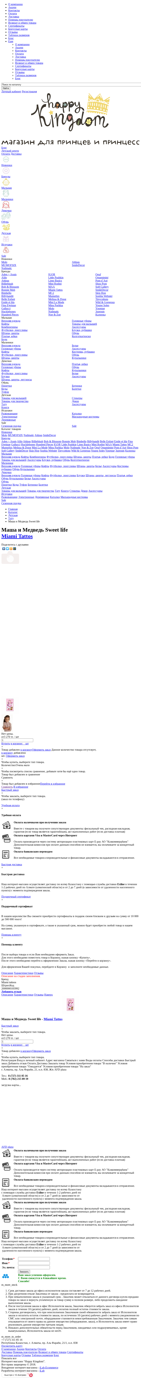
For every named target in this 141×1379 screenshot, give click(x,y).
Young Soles (98, 450)
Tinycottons (64, 450)
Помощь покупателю (27, 59)
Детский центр (10, 150)
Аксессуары (34, 459)
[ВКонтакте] (4, 548)
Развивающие (9, 497)
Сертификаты (23, 66)
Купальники (27, 469)
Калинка (130, 450)
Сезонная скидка (11, 503)
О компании (22, 44)
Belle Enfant (106, 441)
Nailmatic (29, 435)
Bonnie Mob (69, 441)
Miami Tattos (119, 444)
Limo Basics (84, 444)
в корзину (26, 749)
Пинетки (6, 484)
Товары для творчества (40, 490)
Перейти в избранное (52, 783)
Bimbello (81, 441)
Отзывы (20, 72)
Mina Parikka (55, 447)
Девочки (6, 472)
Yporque (110, 450)
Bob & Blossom (52, 441)
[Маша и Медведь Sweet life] (34, 628)
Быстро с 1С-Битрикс (15, 1374)
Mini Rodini (98, 444)
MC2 (130, 444)
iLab (42, 1370)
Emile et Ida (120, 441)
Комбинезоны (38, 456)
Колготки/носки (79, 459)
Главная (13, 509)
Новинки (6, 432)
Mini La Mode (40, 447)
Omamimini (107, 447)
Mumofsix (7, 447)
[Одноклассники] (11, 548)
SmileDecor (49, 435)
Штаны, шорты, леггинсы (101, 475)
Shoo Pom (132, 447)
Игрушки (6, 493)
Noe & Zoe (87, 447)
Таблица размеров (25, 75)
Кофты (25, 456)
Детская (6, 487)
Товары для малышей (13, 459)
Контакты (21, 50)
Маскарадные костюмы (74, 497)
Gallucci (15, 444)
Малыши (6, 453)
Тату (57, 490)
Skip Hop (34, 450)
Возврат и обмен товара (29, 62)
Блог (18, 78)
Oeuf (97, 447)
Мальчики (7, 463)
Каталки (55, 497)
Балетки (43, 484)
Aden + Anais (9, 441)
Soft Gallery (8, 450)
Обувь (66, 459)
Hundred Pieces (44, 444)
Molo (4, 435)
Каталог (13, 512)
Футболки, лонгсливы (60, 456)
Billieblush (37, 441)
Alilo (20, 441)
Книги (65, 490)
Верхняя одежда (10, 456)
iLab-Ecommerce (49, 1367)
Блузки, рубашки (52, 459)
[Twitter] (7, 548)
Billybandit (93, 441)
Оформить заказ (41, 749)
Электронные (26, 497)
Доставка (20, 56)
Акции (19, 47)
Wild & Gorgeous (80, 450)
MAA (108, 444)
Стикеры (74, 490)
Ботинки (33, 484)
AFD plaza (7, 1146)
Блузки (81, 475)
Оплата (19, 53)
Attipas (38, 435)
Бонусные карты (25, 69)
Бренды (5, 438)
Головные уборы (125, 456)
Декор (84, 490)
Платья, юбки (100, 456)
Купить (5, 743)
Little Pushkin (69, 444)
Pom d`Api (120, 447)
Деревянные (42, 497)
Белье (98, 466)
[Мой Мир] (15, 548)
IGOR (57, 444)
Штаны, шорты (82, 456)
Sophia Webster (48, 450)
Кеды (16, 484)
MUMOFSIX (15, 435)
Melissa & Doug (22, 447)
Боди (112, 456)
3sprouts (119, 450)
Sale (3, 500)
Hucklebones (28, 444)
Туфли (23, 484)
